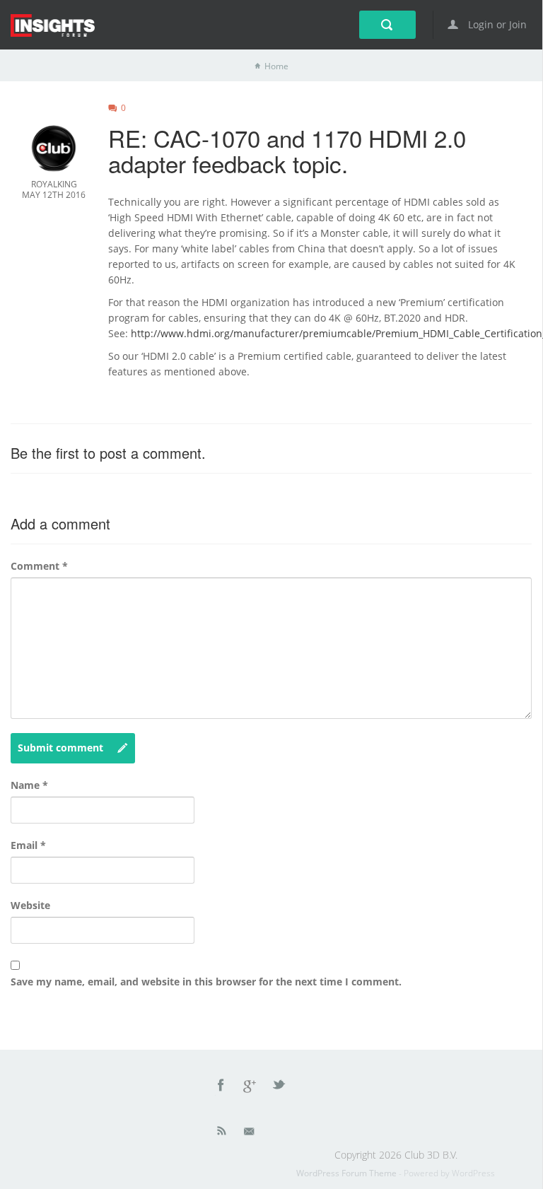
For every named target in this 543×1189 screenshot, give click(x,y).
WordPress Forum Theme (347, 1173)
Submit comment (60, 747)
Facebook (221, 1087)
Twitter (280, 1087)
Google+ (250, 1087)
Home (276, 66)
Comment (39, 566)
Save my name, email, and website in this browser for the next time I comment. (206, 981)
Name (29, 785)
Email (28, 845)
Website (30, 905)
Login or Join (496, 24)
